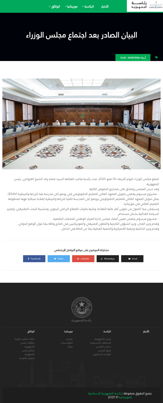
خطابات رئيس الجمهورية (28, 344)
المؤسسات (67, 342)
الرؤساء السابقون (102, 354)
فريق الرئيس (104, 350)
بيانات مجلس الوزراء (24, 338)
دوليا (70, 346)
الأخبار (105, 6)
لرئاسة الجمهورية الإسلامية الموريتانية (110, 395)
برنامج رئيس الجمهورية (28, 352)
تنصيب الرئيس (103, 346)
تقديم (69, 338)
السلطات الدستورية (100, 342)
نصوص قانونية (27, 358)
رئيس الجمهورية (103, 338)
